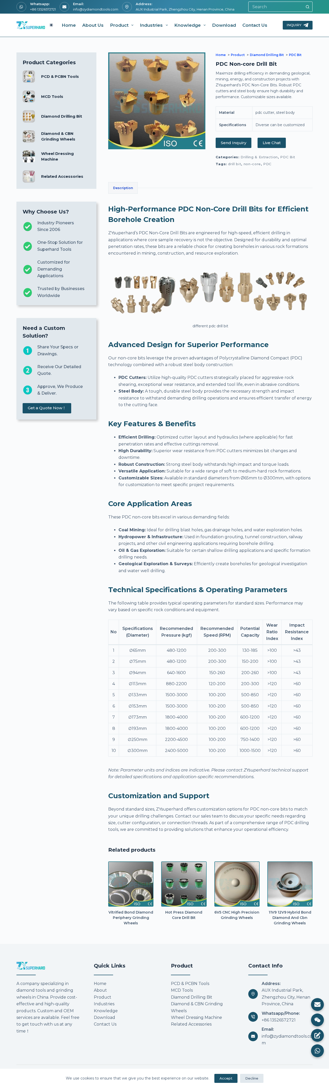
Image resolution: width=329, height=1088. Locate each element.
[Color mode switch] (51, 25)
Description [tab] (123, 188)
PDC (267, 164)
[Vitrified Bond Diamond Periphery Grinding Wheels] (130, 884)
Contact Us (254, 25)
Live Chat (272, 142)
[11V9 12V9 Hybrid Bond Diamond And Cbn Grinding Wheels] (290, 884)
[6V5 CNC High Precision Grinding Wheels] (237, 884)
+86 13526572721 (43, 9)
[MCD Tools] (29, 96)
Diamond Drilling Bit (61, 116)
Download (224, 25)
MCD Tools (52, 96)
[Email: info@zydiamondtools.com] (253, 1036)
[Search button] (307, 7)
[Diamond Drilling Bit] (29, 116)
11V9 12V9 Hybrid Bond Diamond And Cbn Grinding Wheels (290, 917)
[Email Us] (317, 1004)
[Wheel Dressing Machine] (29, 156)
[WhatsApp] (317, 1050)
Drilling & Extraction (259, 157)
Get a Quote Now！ (47, 407)
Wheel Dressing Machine (196, 1017)
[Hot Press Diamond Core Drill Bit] (183, 884)
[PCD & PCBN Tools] (29, 76)
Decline (251, 1078)
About (100, 990)
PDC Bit (287, 157)
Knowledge (187, 25)
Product (119, 25)
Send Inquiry (233, 142)
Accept (226, 1078)
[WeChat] (317, 1019)
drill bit (234, 164)
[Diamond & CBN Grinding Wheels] (29, 136)
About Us (93, 25)
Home (69, 25)
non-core (252, 164)
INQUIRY (294, 25)
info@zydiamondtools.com (95, 9)
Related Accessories (62, 176)
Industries (151, 25)
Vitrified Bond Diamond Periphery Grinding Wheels (130, 917)
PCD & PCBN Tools (60, 76)
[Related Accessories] (29, 176)
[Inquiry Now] (317, 1035)
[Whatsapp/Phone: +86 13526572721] (253, 1017)
